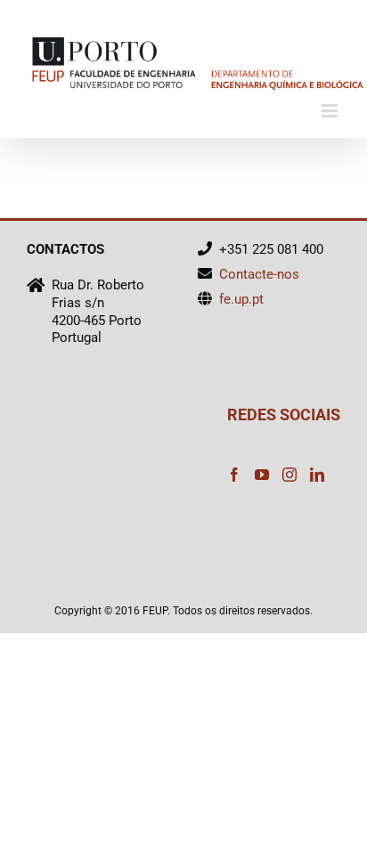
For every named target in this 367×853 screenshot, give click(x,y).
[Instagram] (289, 474)
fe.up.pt (241, 299)
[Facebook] (234, 474)
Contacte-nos (259, 274)
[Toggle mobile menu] (331, 111)
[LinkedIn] (317, 474)
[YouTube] (262, 474)
